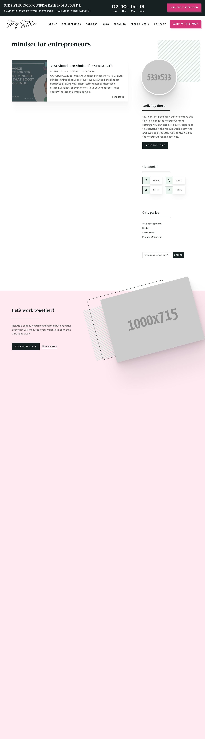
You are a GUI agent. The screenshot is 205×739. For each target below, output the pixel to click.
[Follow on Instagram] (169, 190)
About (53, 24)
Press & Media (140, 24)
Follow (156, 180)
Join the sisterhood (184, 7)
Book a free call (25, 346)
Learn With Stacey (185, 24)
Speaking (120, 24)
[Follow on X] (169, 180)
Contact (160, 24)
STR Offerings (71, 24)
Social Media (148, 232)
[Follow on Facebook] (146, 180)
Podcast (92, 24)
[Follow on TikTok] (146, 190)
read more (118, 97)
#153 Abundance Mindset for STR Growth (81, 65)
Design (145, 228)
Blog (105, 24)
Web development (151, 223)
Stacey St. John (60, 71)
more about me (155, 145)
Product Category (151, 237)
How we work (49, 346)
